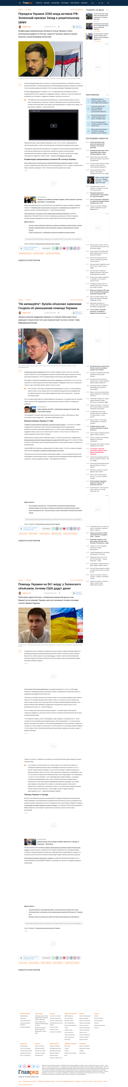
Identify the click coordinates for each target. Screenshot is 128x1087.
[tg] (60, 248)
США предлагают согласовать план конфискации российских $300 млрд (46, 213)
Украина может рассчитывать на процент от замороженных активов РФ (54, 207)
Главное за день (95, 10)
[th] (57, 248)
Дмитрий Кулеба (56, 533)
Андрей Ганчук (27, 26)
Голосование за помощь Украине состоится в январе (40, 805)
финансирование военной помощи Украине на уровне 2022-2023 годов (46, 440)
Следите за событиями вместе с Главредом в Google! (30, 248)
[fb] (67, 248)
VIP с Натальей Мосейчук (41, 689)
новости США (23, 533)
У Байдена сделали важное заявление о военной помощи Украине (44, 424)
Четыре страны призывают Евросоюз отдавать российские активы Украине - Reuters (55, 225)
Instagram (59, 380)
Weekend (84, 3)
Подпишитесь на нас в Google (78, 27)
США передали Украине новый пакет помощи (38, 858)
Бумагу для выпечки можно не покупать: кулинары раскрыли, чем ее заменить (99, 131)
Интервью (65, 3)
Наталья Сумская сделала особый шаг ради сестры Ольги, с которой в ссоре (98, 116)
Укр (92, 3)
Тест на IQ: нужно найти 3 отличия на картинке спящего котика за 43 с (99, 124)
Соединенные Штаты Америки (33, 372)
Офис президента (58, 963)
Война (98, 21)
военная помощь (44, 533)
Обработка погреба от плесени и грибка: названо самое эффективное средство (99, 101)
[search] (108, 2)
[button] (19, 3)
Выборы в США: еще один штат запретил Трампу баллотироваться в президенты (54, 917)
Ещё (107, 10)
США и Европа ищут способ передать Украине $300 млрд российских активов (48, 163)
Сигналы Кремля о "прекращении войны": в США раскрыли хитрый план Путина (53, 909)
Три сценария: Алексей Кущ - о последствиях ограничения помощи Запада (52, 505)
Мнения (47, 3)
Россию (52, 656)
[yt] (64, 248)
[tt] (71, 248)
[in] (78, 248)
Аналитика (55, 3)
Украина (98, 31)
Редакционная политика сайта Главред (47, 244)
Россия (32, 83)
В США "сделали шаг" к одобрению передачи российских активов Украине (52, 232)
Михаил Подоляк (46, 963)
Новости (39, 3)
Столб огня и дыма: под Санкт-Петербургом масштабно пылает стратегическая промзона (98, 109)
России (67, 1079)
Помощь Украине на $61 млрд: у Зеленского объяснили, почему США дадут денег (54, 508)
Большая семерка (39, 253)
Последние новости (97, 138)
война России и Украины (53, 253)
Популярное (74, 3)
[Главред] (27, 3)
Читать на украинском (76, 9)
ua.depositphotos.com (23, 367)
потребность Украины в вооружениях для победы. (48, 450)
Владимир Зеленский (65, 156)
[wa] (53, 248)
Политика (99, 41)
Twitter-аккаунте (35, 91)
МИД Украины (33, 533)
